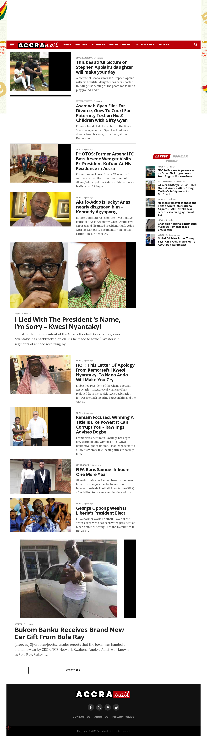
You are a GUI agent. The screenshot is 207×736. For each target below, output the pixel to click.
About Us (101, 717)
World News (145, 44)
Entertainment (120, 44)
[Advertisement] (103, 20)
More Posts (73, 670)
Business (98, 44)
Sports (163, 44)
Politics (81, 44)
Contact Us (82, 717)
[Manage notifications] (8, 727)
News (67, 44)
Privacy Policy (123, 717)
